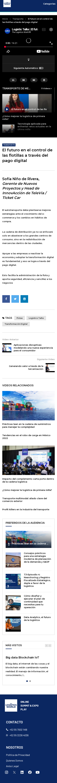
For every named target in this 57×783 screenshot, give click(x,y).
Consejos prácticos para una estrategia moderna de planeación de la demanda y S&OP (37, 557)
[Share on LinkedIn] (24, 299)
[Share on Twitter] (15, 299)
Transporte (17, 19)
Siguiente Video (46, 359)
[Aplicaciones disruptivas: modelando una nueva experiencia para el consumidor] (6, 347)
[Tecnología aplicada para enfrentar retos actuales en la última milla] (8, 129)
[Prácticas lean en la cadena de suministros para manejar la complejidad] (28, 539)
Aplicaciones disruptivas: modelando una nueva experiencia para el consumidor (33, 348)
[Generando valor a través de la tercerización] (50, 367)
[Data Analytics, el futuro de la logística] (13, 624)
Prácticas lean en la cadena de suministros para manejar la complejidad (26, 425)
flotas (20, 318)
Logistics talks (36, 318)
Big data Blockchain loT (22, 657)
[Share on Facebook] (6, 299)
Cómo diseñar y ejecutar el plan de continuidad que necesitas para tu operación (34, 602)
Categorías (49, 3)
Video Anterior (10, 339)
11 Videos (46, 88)
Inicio (5, 19)
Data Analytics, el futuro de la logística (37, 618)
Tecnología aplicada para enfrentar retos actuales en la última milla (34, 126)
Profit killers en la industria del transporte (25, 509)
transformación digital (16, 324)
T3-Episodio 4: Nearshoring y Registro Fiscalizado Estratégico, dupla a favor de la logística (37, 580)
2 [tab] (30, 681)
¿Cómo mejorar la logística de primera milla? (27, 490)
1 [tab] (27, 681)
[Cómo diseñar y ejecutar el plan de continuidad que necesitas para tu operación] (13, 602)
